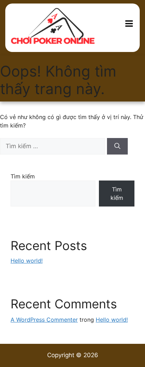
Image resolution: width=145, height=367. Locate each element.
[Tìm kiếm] (117, 146)
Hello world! (27, 260)
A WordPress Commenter (44, 319)
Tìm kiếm (23, 176)
